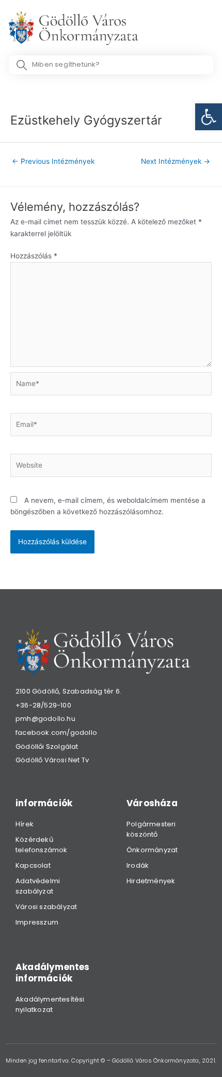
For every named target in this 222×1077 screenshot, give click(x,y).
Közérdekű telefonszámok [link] (41, 845)
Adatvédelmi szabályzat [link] (37, 886)
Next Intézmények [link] (175, 161)
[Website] (111, 467)
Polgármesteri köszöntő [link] (151, 829)
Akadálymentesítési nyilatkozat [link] (50, 1004)
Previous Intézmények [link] (53, 161)
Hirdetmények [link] (150, 881)
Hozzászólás (33, 256)
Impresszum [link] (36, 922)
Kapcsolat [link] (33, 865)
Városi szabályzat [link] (46, 907)
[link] (208, 116)
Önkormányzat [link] (152, 850)
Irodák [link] (137, 865)
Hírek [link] (24, 824)
